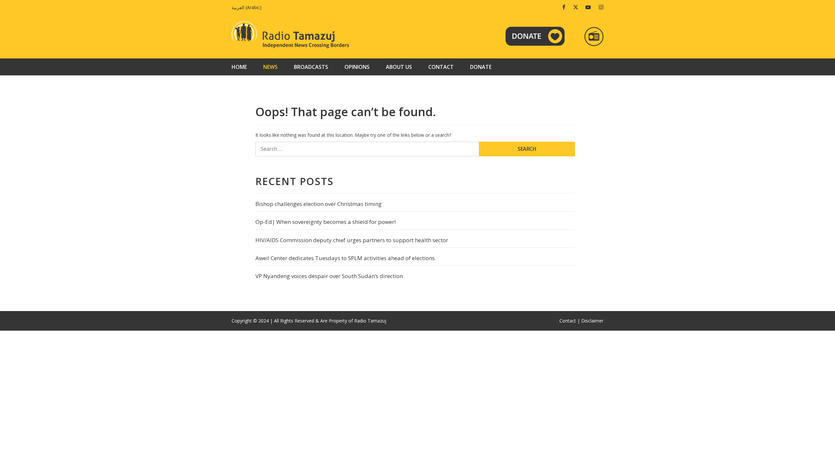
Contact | (569, 321)
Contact (441, 66)
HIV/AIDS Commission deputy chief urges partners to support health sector (351, 240)
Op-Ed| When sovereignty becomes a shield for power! (325, 222)
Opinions (357, 66)
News (270, 66)
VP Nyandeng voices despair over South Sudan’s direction (329, 276)
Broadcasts (311, 66)
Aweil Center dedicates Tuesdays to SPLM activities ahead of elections (345, 258)
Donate (481, 66)
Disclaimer (592, 321)
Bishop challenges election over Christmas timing (318, 204)
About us (399, 66)
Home (239, 66)
